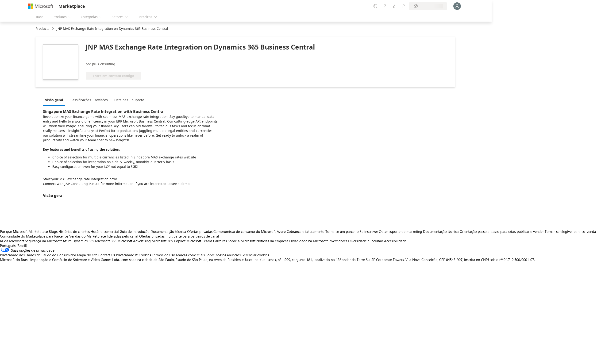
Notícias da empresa (272, 240)
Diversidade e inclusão (365, 240)
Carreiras (220, 240)
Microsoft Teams (199, 240)
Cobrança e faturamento (305, 231)
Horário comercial (105, 231)
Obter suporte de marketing (400, 231)
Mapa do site (87, 255)
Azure (67, 240)
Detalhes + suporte (129, 100)
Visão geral (54, 100)
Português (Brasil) (13, 245)
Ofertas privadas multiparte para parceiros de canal (179, 236)
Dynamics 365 (83, 240)
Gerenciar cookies (255, 255)
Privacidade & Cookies (133, 255)
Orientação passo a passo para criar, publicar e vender (502, 231)
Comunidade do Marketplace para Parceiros (34, 236)
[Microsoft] (40, 6)
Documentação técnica (168, 231)
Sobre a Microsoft (241, 240)
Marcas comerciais (190, 255)
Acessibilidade (395, 240)
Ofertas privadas (199, 231)
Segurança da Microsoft (43, 240)
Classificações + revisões (88, 100)
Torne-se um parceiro (342, 231)
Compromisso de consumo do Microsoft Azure (250, 231)
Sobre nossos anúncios (223, 255)
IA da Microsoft (12, 240)
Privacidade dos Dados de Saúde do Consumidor (38, 255)
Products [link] (42, 28)
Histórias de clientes (74, 231)
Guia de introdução (135, 231)
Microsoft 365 (105, 240)
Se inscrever (369, 231)
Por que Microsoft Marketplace (24, 231)
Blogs (53, 231)
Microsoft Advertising (134, 240)
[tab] (55, 100)
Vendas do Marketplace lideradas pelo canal (103, 236)
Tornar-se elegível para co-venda (570, 231)
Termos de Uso (163, 255)
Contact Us (106, 255)
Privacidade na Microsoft (308, 240)
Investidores (338, 240)
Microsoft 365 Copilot (168, 240)
